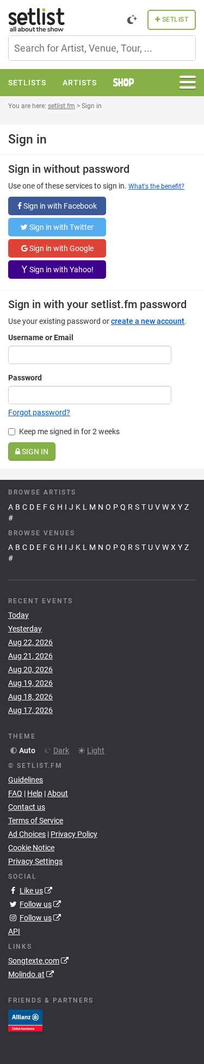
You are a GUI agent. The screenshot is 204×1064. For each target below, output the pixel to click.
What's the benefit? (156, 186)
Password (25, 377)
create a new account (147, 321)
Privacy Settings (35, 861)
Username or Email (40, 337)
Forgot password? (39, 412)
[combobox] (102, 48)
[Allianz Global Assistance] (25, 1019)
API (14, 931)
